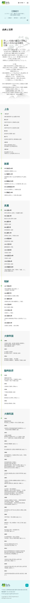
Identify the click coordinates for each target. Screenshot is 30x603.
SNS (27, 20)
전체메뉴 (27, 2)
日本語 (20, 2)
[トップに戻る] (26, 585)
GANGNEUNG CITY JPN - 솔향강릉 (6, 2)
